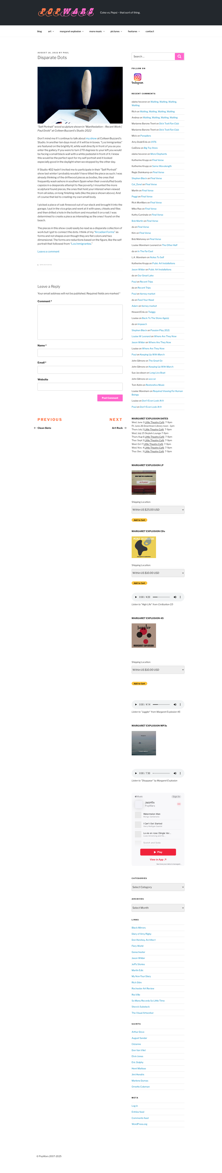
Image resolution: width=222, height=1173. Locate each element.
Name (42, 345)
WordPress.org (139, 1124)
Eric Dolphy (137, 1062)
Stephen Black (139, 178)
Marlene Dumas (140, 1080)
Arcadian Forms (104, 232)
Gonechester (138, 952)
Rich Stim (137, 982)
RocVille (136, 994)
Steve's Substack (141, 1006)
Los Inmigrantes (81, 243)
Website (43, 379)
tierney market (147, 293)
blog (39, 31)
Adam (135, 305)
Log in (135, 1105)
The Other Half (169, 245)
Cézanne (136, 1044)
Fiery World (137, 945)
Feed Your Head (146, 299)
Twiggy (152, 311)
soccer (152, 378)
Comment (45, 301)
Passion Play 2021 (160, 330)
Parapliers (145, 135)
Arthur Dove (138, 1031)
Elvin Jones (137, 1056)
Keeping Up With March (152, 354)
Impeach (142, 324)
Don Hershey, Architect (144, 939)
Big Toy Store (151, 147)
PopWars (117, 10)
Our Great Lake (146, 275)
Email (42, 362)
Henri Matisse (139, 1068)
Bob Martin (137, 220)
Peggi (134, 196)
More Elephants (158, 153)
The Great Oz (156, 360)
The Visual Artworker (143, 1012)
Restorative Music (155, 384)
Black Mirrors (139, 927)
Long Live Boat (157, 372)
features (132, 31)
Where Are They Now (165, 336)
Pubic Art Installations (163, 263)
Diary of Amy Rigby (141, 933)
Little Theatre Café (154, 422)
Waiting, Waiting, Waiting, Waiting (157, 111)
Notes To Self (157, 257)
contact (150, 31)
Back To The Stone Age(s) (155, 318)
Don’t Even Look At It (153, 400)
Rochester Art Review (143, 988)
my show (91, 138)
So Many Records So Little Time (148, 1000)
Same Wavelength (162, 166)
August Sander (139, 1038)
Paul (66, 53)
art (49, 31)
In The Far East (145, 251)
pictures (115, 31)
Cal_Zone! (137, 184)
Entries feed (138, 1111)
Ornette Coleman (141, 1086)
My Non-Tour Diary (141, 976)
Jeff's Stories (138, 964)
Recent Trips (146, 281)
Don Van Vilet (139, 1050)
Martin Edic (138, 970)
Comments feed (140, 1118)
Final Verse (158, 160)
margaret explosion (70, 31)
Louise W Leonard (141, 336)
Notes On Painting (46, 264)
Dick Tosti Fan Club (169, 123)
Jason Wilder (138, 269)
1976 (153, 141)
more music (95, 31)
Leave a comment (48, 251)
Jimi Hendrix (138, 1074)
